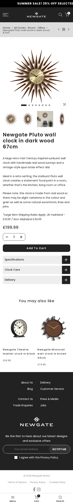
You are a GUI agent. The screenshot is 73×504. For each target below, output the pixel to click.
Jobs (43, 405)
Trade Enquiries (23, 405)
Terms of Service (17, 482)
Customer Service (52, 389)
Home (6, 28)
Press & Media (49, 399)
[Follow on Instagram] (39, 489)
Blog (30, 389)
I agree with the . (39, 457)
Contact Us (25, 399)
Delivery (45, 382)
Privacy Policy (49, 457)
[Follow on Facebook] (34, 489)
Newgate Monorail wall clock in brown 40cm (51, 354)
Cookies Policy (57, 482)
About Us (27, 382)
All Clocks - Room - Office (29, 28)
